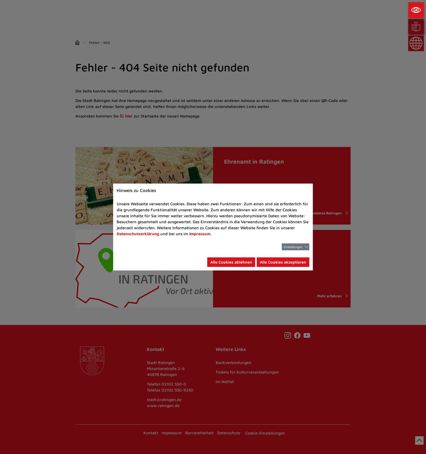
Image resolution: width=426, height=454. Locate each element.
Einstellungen (293, 247)
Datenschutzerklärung (138, 233)
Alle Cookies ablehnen (231, 262)
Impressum (199, 233)
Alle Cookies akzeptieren (283, 262)
